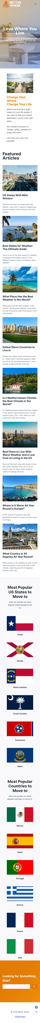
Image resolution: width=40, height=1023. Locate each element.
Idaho (20, 766)
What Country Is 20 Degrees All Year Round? (18, 555)
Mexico (20, 826)
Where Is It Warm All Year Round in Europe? (18, 507)
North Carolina (20, 687)
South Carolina (20, 714)
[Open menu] (35, 4)
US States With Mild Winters (15, 197)
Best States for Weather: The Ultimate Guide (18, 247)
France (20, 931)
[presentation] (20, 178)
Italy (20, 958)
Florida (20, 661)
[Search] (34, 986)
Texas (20, 634)
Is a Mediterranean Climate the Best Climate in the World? (19, 401)
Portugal (20, 878)
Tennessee (20, 740)
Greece (20, 905)
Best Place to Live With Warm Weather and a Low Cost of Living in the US (19, 455)
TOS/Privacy (20, 1017)
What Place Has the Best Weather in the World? (18, 298)
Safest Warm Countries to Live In (19, 349)
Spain (20, 852)
